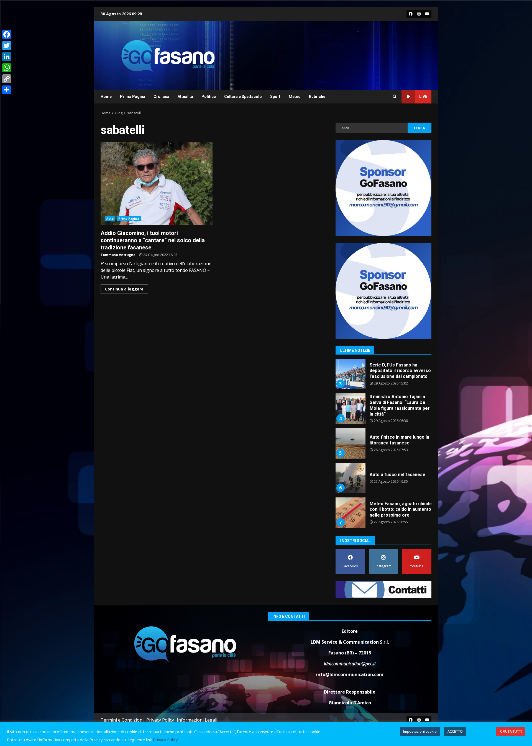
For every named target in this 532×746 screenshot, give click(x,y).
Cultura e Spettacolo (243, 96)
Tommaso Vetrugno (118, 254)
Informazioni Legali (197, 720)
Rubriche (317, 96)
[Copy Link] (6, 78)
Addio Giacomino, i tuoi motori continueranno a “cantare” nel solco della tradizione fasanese (157, 183)
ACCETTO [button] (455, 731)
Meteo (295, 96)
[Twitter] (6, 45)
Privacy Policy (160, 720)
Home (106, 96)
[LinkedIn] (6, 56)
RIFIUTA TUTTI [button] (511, 731)
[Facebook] (6, 34)
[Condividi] (6, 89)
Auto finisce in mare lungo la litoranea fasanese (350, 443)
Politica (208, 96)
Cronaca (161, 96)
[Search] (395, 96)
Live (423, 96)
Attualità (185, 96)
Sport (275, 96)
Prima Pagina (132, 96)
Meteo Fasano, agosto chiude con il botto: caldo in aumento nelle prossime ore (350, 512)
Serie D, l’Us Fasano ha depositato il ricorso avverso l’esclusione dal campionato (350, 374)
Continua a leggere (124, 289)
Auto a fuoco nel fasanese (350, 478)
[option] (383, 376)
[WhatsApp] (6, 67)
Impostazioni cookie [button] (420, 731)
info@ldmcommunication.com (349, 674)
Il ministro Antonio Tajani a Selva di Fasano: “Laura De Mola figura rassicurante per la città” (350, 408)
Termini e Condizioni (122, 720)
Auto (110, 219)
